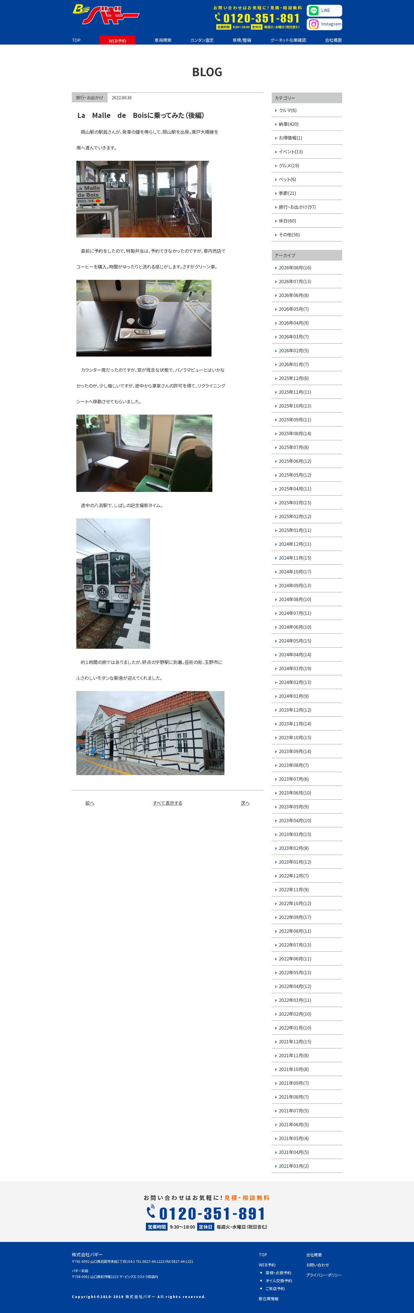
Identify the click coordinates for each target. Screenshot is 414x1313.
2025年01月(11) (295, 530)
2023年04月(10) (295, 820)
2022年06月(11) (295, 958)
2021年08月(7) (294, 1096)
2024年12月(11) (295, 543)
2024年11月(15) (295, 557)
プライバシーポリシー (324, 1275)
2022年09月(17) (295, 917)
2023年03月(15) (295, 834)
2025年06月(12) (295, 461)
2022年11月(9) (294, 889)
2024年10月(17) (295, 571)
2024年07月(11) (295, 613)
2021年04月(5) (294, 1152)
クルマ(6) (288, 110)
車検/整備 (242, 40)
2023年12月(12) (295, 709)
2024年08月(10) (295, 599)
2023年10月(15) (295, 737)
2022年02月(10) (295, 1013)
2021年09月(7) (294, 1082)
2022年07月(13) (295, 944)
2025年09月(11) (295, 419)
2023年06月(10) (295, 792)
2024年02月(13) (295, 682)
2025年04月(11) (295, 488)
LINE (325, 10)
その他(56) (289, 234)
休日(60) (287, 220)
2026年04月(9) (294, 322)
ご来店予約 (275, 1288)
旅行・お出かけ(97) (297, 206)
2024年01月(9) (294, 695)
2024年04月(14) (295, 654)
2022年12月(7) (294, 875)
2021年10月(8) (294, 1069)
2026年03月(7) (294, 336)
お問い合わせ (317, 1265)
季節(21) (287, 193)
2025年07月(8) (294, 447)
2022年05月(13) (295, 972)
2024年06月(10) (295, 626)
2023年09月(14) (295, 751)
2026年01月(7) (294, 364)
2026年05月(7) (294, 308)
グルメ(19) (289, 165)
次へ (245, 802)
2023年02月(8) (294, 847)
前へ (89, 802)
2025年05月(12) (295, 474)
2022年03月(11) (295, 1000)
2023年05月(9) (294, 806)
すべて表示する (167, 802)
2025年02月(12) (295, 516)
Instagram (331, 24)
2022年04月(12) (295, 986)
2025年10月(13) (295, 405)
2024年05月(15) (295, 640)
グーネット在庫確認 (288, 40)
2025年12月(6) (294, 378)
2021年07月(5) (294, 1110)
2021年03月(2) (294, 1165)
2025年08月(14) (295, 433)
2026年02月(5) (294, 350)
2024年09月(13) (295, 585)
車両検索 (163, 40)
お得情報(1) (290, 137)
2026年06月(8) (294, 295)
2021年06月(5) (294, 1124)
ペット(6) (287, 179)
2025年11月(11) (295, 391)
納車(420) (289, 123)
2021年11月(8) (294, 1055)
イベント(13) (291, 151)
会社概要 (333, 40)
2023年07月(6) (294, 778)
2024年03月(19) (295, 668)
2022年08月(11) (295, 930)
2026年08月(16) (295, 267)
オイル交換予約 (279, 1280)
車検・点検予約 (278, 1272)
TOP (76, 40)
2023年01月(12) (295, 861)
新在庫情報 (269, 1298)
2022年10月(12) (295, 903)
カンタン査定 (202, 40)
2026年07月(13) (295, 281)
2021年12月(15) (295, 1041)
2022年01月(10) (295, 1027)
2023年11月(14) (295, 723)
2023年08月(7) (294, 765)
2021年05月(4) (294, 1138)
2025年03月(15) (295, 502)
